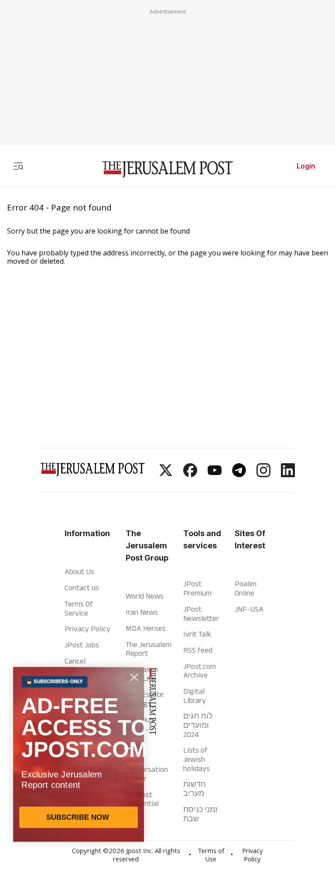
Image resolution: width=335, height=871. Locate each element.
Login (306, 166)
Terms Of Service (79, 608)
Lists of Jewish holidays (196, 759)
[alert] (78, 770)
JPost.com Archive (199, 671)
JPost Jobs (82, 644)
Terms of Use (211, 856)
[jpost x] (166, 474)
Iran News (142, 612)
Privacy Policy (87, 628)
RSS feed (197, 650)
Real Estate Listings (145, 699)
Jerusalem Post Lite (142, 674)
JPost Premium (197, 588)
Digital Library (194, 696)
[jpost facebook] (190, 474)
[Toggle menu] (18, 166)
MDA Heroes (146, 628)
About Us (79, 571)
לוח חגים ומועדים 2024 (198, 725)
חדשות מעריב (194, 789)
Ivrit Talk (197, 634)
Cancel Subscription (84, 666)
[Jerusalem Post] (167, 169)
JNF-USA (249, 609)
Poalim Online (245, 588)
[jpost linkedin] (288, 474)
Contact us (82, 587)
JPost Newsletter (201, 614)
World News (145, 596)
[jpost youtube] (215, 474)
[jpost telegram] (239, 474)
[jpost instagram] (263, 474)
